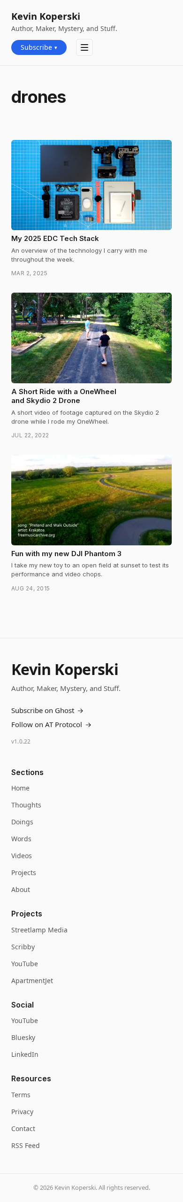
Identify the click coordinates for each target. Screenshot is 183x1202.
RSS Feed (25, 1145)
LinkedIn (24, 1054)
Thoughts (26, 804)
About (20, 889)
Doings (22, 821)
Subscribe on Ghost (47, 710)
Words (21, 838)
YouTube (24, 963)
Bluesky (23, 1037)
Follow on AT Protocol (51, 724)
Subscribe (39, 47)
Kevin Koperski (45, 16)
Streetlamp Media (39, 929)
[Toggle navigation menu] (84, 47)
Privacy (22, 1111)
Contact (23, 1128)
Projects (23, 872)
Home (20, 787)
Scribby (23, 946)
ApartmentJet (32, 980)
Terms (20, 1094)
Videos (21, 855)
